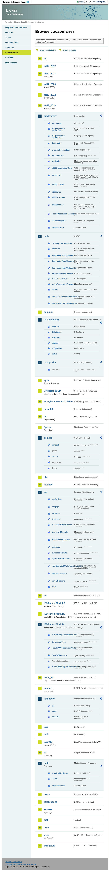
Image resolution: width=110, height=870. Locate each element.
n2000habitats (58, 184)
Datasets (9, 32)
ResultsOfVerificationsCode (62, 648)
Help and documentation (16, 27)
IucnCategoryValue (60, 279)
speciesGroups (58, 786)
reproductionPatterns (61, 558)
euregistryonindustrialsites (58, 401)
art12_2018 (50, 73)
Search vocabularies (48, 50)
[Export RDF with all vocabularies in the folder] (101, 116)
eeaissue (55, 343)
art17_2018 (50, 105)
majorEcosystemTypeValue (62, 284)
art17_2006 (50, 84)
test (46, 820)
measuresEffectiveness (62, 525)
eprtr (46, 380)
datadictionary (51, 319)
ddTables (56, 337)
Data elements (11, 42)
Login (81, 2)
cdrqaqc (55, 507)
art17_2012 (50, 95)
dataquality (56, 143)
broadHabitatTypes (60, 773)
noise (47, 794)
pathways (56, 547)
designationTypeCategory (62, 261)
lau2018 (48, 742)
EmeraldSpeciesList (60, 150)
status (54, 354)
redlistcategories (59, 221)
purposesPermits (59, 553)
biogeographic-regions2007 (58, 130)
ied (45, 595)
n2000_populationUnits (62, 168)
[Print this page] (86, 2)
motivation (56, 161)
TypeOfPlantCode (59, 655)
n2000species (58, 205)
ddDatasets (56, 332)
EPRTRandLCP (52, 391)
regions (55, 289)
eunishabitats (58, 155)
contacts (55, 327)
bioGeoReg (57, 499)
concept (55, 445)
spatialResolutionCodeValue (62, 303)
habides (48, 484)
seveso (48, 809)
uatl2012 (55, 717)
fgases (47, 427)
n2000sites (56, 192)
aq (45, 58)
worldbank (49, 846)
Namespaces (11, 63)
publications (50, 802)
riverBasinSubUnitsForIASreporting (62, 566)
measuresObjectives (61, 540)
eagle (54, 711)
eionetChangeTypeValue (62, 273)
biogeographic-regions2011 (58, 137)
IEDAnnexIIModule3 (54, 614)
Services (9, 58)
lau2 (46, 734)
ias (45, 492)
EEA (17, 2)
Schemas (9, 47)
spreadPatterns (58, 581)
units (54, 587)
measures (56, 519)
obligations (57, 348)
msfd (46, 763)
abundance (56, 123)
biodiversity (50, 116)
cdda (46, 236)
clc (53, 706)
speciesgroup (58, 227)
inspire (47, 688)
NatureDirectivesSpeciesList (62, 214)
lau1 (46, 727)
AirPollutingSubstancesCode (62, 635)
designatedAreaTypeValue (62, 256)
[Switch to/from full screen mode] (90, 2)
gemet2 (48, 438)
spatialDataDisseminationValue (62, 296)
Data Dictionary (27, 22)
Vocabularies (11, 53)
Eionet (16, 22)
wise (46, 835)
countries (56, 514)
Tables (8, 37)
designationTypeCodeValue (62, 268)
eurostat (48, 409)
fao (45, 416)
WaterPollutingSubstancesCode (62, 667)
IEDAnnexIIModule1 (54, 603)
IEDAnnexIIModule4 (54, 624)
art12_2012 (50, 66)
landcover (49, 698)
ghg (46, 477)
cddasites (56, 249)
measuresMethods (60, 532)
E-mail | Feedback (13, 861)
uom (46, 827)
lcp (45, 752)
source (55, 456)
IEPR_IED (49, 677)
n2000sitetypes (58, 197)
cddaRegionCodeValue (62, 243)
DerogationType (59, 642)
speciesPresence (59, 573)
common (48, 312)
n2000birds (56, 175)
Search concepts (69, 50)
